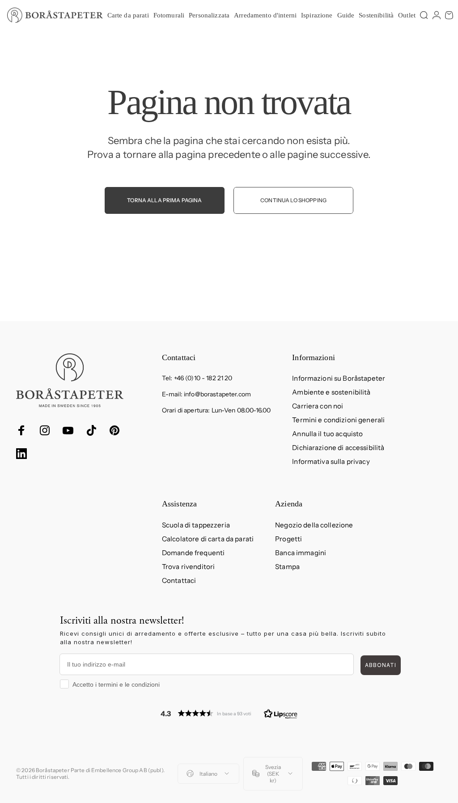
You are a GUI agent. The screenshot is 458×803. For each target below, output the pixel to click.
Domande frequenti (193, 552)
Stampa (287, 566)
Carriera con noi (317, 406)
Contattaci (179, 580)
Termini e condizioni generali (338, 420)
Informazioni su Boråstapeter (338, 378)
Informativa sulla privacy (331, 461)
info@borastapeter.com (217, 394)
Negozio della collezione (314, 525)
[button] (229, 713)
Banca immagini (300, 552)
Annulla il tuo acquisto (327, 433)
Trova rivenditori (188, 566)
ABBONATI (380, 665)
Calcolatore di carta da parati (208, 539)
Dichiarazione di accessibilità (338, 447)
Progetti (288, 539)
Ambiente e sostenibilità (331, 392)
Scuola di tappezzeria (196, 525)
